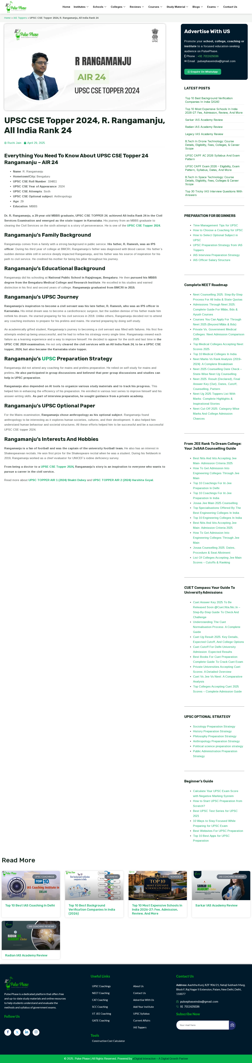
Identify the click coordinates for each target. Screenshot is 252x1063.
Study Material (176, 6)
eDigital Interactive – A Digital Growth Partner (160, 1058)
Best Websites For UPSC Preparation (218, 831)
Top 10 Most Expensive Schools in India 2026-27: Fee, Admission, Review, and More (214, 110)
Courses (153, 6)
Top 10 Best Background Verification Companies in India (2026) (209, 99)
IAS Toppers (20, 17)
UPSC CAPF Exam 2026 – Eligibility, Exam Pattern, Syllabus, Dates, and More (212, 168)
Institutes (80, 6)
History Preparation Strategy (212, 731)
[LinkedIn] (26, 1032)
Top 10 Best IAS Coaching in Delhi (30, 905)
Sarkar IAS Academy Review (204, 120)
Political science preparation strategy (218, 746)
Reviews (135, 6)
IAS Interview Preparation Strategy (216, 255)
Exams (211, 6)
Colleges (116, 6)
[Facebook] (7, 1032)
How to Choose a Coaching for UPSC (218, 230)
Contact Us (230, 6)
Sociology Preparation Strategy (214, 726)
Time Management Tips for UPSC (216, 225)
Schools (98, 6)
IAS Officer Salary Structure (211, 260)
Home (66, 6)
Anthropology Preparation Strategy (216, 741)
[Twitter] (17, 1032)
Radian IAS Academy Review (204, 127)
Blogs (196, 6)
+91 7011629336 (207, 56)
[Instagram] (36, 1032)
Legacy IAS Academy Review (204, 134)
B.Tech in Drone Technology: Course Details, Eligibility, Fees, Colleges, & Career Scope (212, 145)
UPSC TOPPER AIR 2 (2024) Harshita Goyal (123, 480)
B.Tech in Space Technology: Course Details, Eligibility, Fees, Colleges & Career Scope (212, 180)
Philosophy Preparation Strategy (215, 736)
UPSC (49, 359)
